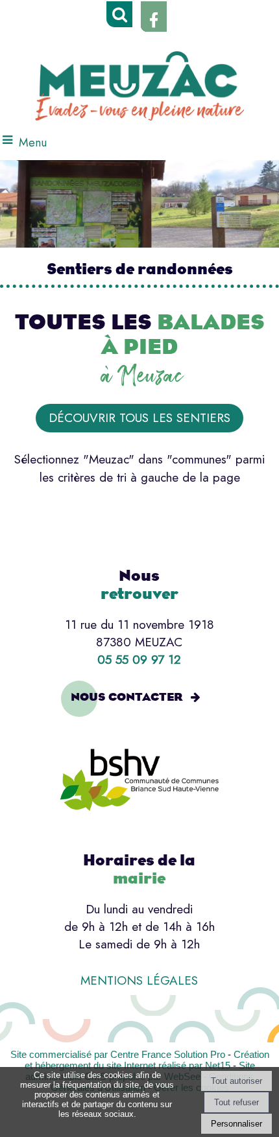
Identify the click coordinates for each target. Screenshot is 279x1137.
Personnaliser (236, 1124)
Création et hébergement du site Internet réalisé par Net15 (147, 1060)
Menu (33, 142)
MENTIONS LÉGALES (139, 980)
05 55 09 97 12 (139, 659)
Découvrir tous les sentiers (139, 418)
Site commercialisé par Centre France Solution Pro (117, 1054)
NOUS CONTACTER (127, 696)
